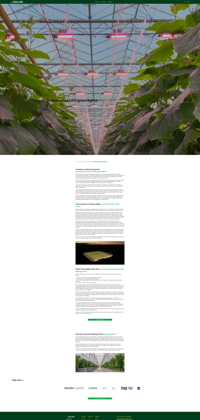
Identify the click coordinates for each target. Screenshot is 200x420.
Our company (103, 1)
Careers (96, 418)
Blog (89, 418)
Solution (96, 1)
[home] (16, 2)
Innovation (89, 161)
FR (188, 1)
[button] (185, 2)
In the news (109, 1)
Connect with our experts (100, 319)
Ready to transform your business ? (100, 398)
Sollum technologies (80, 161)
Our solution (83, 418)
